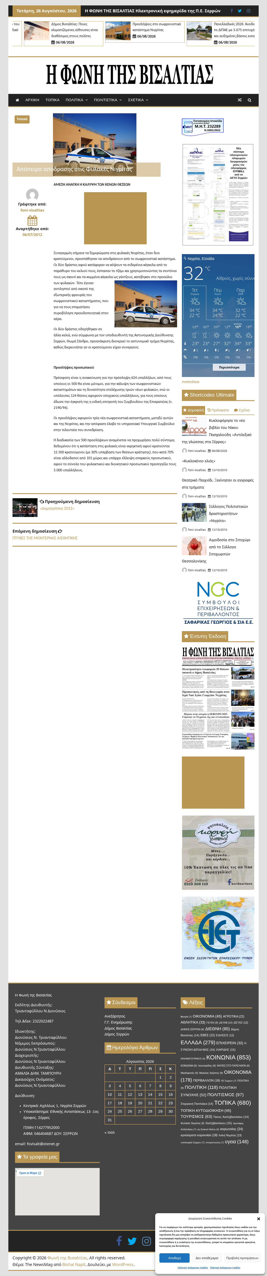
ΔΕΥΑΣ (241, 1022)
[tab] (193, 410)
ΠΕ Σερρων (228, 1080)
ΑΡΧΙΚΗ (32, 100)
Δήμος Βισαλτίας (118, 1028)
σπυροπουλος (215, 1142)
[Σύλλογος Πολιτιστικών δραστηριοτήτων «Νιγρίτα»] (194, 520)
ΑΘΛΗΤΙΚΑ (193, 1022)
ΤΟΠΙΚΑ (52, 100)
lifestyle (186, 1016)
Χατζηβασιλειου (218, 1123)
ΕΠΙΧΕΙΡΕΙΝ (229, 1043)
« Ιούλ (110, 1132)
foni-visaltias (32, 210)
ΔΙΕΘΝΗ (217, 1028)
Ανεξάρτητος (115, 1016)
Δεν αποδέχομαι (207, 1258)
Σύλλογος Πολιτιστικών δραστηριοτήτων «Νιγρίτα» (228, 514)
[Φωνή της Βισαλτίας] (17, 100)
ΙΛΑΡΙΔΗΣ (226, 1049)
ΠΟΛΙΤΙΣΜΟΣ (225, 1094)
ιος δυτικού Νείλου (208, 1129)
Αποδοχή (174, 1258)
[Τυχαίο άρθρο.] (240, 100)
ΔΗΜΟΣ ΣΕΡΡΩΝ (192, 1029)
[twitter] (132, 1241)
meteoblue (190, 382)
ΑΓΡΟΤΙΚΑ (233, 1016)
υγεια (237, 1141)
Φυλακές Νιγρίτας (192, 1123)
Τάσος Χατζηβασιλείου (231, 1116)
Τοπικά (22, 119)
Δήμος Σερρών (117, 1034)
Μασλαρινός (189, 1073)
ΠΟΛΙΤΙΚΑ (74, 100)
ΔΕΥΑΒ (226, 1022)
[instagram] (146, 1241)
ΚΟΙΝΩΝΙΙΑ (189, 1065)
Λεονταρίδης (207, 1065)
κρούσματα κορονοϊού (199, 1135)
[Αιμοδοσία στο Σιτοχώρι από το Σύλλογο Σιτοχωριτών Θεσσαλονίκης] (194, 554)
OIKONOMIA (207, 1016)
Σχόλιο (244, 410)
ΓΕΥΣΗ (212, 1022)
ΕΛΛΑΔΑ (198, 1042)
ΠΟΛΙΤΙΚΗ (201, 1087)
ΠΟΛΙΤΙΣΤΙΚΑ (105, 100)
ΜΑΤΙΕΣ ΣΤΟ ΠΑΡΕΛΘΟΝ (233, 1065)
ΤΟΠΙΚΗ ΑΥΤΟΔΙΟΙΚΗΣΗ (206, 1110)
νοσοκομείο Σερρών (193, 1142)
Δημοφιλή (196, 410)
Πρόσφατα (220, 410)
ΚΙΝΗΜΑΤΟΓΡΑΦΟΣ (193, 1058)
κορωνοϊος (231, 1129)
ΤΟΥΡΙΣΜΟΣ (196, 1116)
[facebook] (119, 1241)
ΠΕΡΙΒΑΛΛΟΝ (206, 1080)
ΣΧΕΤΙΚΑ (136, 100)
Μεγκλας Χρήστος (211, 1073)
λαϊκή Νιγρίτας (230, 1135)
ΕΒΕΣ (207, 1035)
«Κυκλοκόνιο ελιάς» (198, 461)
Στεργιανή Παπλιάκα (197, 1103)
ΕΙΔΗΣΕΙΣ (225, 1035)
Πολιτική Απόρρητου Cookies (193, 1268)
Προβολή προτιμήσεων (242, 1258)
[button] (259, 1219)
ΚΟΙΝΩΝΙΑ (228, 1057)
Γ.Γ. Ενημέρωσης (118, 1022)
